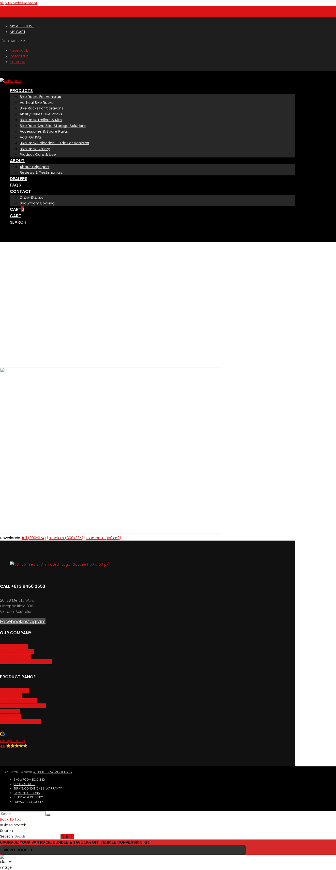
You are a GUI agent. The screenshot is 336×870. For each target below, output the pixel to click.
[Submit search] (48, 815)
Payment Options (27, 793)
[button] (5, 8)
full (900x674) (34, 537)
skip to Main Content (18, 2)
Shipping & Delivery (28, 797)
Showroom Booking (29, 779)
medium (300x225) (66, 537)
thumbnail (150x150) (103, 537)
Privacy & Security (28, 802)
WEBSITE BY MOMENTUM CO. (52, 772)
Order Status (24, 784)
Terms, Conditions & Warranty (38, 788)
